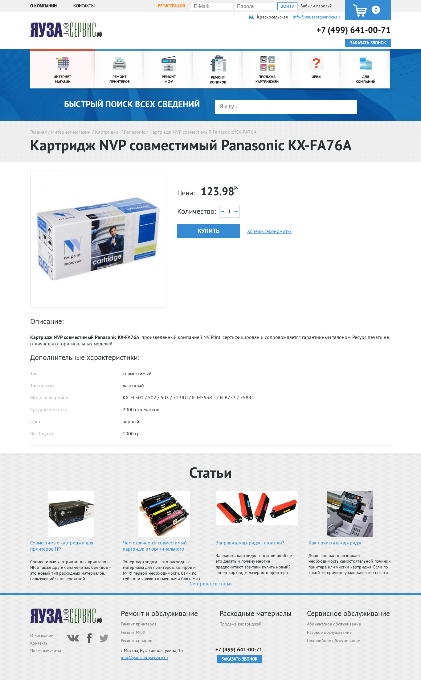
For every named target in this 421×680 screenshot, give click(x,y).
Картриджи (107, 132)
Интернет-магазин (71, 132)
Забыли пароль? (316, 6)
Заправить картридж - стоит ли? (250, 543)
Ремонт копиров (136, 640)
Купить (208, 231)
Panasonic (134, 132)
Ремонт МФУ (133, 632)
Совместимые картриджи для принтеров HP (61, 546)
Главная (38, 132)
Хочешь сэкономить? (269, 231)
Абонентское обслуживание (334, 624)
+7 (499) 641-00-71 (354, 29)
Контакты (84, 6)
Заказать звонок (240, 659)
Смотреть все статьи (211, 583)
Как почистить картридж (335, 543)
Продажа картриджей (240, 624)
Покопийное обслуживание (333, 640)
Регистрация (171, 6)
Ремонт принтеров (139, 624)
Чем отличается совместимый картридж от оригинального (155, 546)
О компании (43, 6)
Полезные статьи (46, 651)
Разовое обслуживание (329, 632)
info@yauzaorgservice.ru (316, 17)
